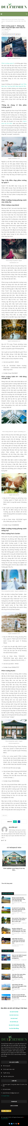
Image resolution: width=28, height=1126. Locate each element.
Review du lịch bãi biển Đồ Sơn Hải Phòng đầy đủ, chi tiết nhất (19, 996)
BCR (14, 86)
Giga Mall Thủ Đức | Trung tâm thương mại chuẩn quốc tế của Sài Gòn (18, 941)
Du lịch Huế (14, 1018)
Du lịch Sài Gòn (14, 1015)
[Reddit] (18, 1124)
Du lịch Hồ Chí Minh (12, 19)
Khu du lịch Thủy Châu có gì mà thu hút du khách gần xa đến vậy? (19, 920)
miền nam (4, 815)
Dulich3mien (4, 1118)
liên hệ (14, 1080)
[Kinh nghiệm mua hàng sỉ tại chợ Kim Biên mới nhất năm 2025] (14, 858)
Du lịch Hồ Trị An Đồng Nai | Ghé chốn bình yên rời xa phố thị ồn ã (18, 909)
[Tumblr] (16, 1124)
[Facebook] (9, 1124)
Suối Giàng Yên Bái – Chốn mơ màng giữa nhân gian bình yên (19, 986)
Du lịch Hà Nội (14, 1011)
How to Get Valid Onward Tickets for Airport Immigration (19, 956)
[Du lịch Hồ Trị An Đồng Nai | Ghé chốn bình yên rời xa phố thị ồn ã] (5, 910)
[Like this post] (15, 821)
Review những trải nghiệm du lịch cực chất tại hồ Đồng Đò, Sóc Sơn (19, 930)
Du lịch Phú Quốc (14, 1025)
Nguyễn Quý (8, 29)
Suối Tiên (23, 84)
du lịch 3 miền (14, 1062)
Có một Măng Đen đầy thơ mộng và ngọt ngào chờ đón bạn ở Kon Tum (18, 966)
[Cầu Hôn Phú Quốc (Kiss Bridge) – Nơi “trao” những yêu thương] (5, 977)
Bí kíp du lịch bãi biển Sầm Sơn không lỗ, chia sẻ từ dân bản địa (18, 899)
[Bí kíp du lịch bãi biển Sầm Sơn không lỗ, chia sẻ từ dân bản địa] (5, 900)
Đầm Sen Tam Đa (6, 86)
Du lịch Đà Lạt (14, 1021)
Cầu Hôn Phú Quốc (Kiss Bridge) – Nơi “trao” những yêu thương (19, 976)
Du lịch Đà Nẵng (14, 1028)
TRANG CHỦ (4, 19)
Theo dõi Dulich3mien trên (8, 34)
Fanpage (14, 1101)
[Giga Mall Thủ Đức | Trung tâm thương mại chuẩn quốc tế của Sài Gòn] (5, 941)
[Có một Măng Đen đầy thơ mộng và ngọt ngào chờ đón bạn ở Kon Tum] (5, 967)
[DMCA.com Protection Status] (6, 1110)
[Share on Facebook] (19, 821)
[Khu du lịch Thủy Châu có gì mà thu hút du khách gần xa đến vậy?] (5, 921)
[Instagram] (14, 1124)
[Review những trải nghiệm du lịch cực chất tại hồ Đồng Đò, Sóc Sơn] (5, 931)
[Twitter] (12, 1124)
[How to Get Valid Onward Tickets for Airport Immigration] (5, 957)
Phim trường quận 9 (7, 63)
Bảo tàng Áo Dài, (21, 86)
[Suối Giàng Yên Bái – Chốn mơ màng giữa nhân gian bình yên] (5, 987)
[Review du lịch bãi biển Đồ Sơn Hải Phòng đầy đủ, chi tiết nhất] (5, 997)
